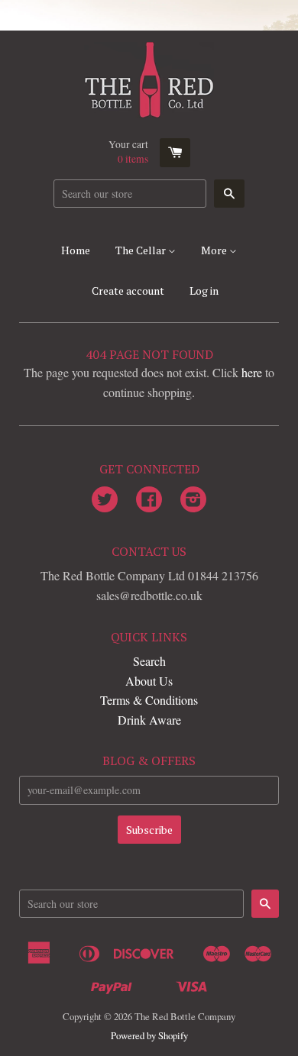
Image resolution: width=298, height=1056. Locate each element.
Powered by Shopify (149, 1035)
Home (75, 250)
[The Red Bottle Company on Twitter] (105, 500)
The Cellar (141, 250)
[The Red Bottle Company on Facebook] (149, 500)
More (215, 250)
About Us (149, 681)
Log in (204, 290)
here (251, 372)
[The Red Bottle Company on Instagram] (193, 500)
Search (149, 661)
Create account (128, 290)
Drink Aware (149, 720)
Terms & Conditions (149, 700)
